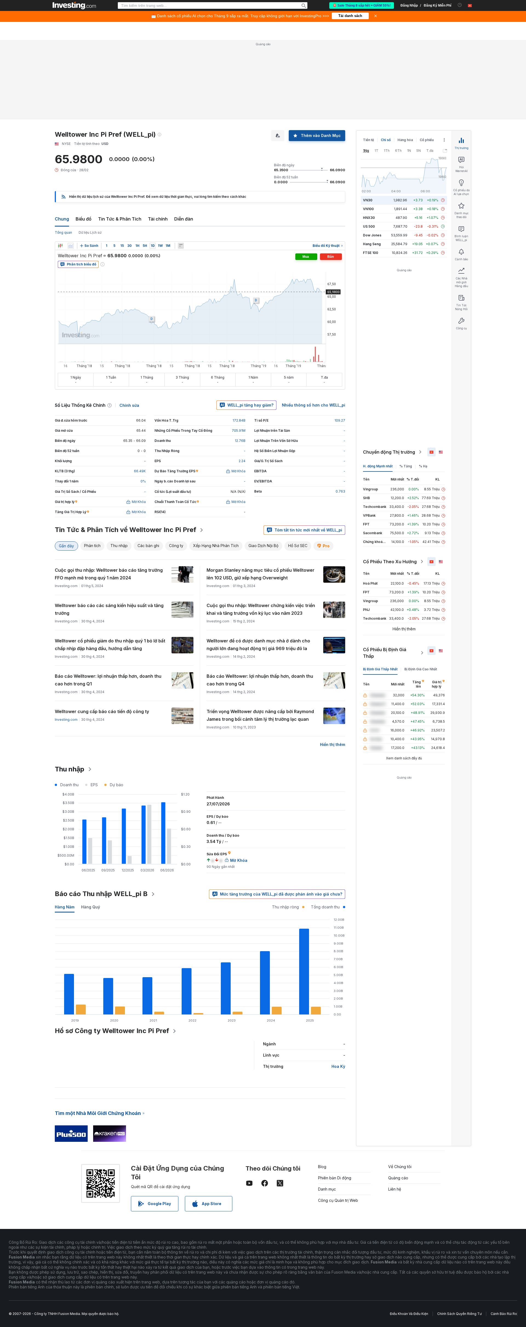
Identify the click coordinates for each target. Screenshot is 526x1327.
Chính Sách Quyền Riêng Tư (459, 1314)
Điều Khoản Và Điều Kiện (409, 1314)
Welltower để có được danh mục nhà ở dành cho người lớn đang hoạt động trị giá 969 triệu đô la (258, 644)
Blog (322, 1166)
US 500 (369, 226)
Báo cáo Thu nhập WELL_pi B (101, 894)
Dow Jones (372, 235)
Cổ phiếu (427, 140)
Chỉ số (386, 140)
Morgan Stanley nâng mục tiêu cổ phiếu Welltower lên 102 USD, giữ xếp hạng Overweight (261, 573)
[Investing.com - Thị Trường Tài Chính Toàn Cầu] (74, 5)
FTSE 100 (370, 253)
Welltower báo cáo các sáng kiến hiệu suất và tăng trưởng (109, 609)
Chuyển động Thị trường (389, 452)
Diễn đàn (183, 219)
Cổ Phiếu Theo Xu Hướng (390, 561)
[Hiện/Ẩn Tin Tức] (181, 246)
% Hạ (423, 466)
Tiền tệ (368, 140)
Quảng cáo (398, 1178)
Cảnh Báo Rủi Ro (504, 1314)
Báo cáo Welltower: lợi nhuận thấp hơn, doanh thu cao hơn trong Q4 (260, 680)
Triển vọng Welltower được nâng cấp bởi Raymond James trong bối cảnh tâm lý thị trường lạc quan (260, 715)
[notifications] (460, 5)
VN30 (367, 200)
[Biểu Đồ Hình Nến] (60, 246)
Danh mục (327, 1189)
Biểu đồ (84, 219)
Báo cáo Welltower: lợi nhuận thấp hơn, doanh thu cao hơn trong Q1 (108, 680)
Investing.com (66, 719)
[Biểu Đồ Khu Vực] (71, 246)
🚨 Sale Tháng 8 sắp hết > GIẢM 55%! (362, 5)
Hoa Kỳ (338, 1066)
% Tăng (405, 466)
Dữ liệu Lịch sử (90, 232)
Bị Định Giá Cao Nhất (420, 669)
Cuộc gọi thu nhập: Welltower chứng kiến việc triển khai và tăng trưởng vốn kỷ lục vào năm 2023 (261, 609)
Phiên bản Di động (334, 1178)
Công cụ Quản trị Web (338, 1200)
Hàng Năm (65, 907)
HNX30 (369, 218)
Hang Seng (372, 244)
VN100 (368, 209)
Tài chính (158, 219)
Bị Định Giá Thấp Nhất (380, 669)
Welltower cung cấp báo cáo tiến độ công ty (102, 711)
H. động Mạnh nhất (378, 466)
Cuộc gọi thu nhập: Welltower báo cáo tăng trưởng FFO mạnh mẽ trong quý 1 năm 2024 (109, 573)
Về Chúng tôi (399, 1166)
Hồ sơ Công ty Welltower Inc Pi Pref (112, 1031)
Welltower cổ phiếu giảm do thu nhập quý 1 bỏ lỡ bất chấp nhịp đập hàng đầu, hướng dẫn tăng (110, 644)
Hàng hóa (405, 140)
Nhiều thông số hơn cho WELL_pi (313, 405)
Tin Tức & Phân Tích (119, 219)
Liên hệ (394, 1189)
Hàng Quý (90, 907)
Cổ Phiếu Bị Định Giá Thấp (384, 653)
